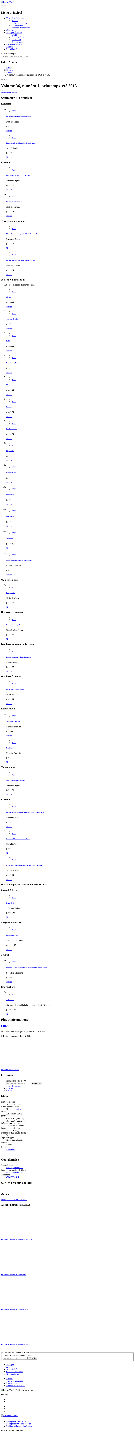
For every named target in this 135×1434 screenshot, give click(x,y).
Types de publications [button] (15, 18)
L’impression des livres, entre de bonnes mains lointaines (24, 865)
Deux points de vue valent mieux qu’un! (19, 657)
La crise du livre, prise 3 (14, 201)
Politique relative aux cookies (18, 1424)
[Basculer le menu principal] (2, 7)
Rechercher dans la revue (16, 1081)
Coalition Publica (19, 37)
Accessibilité (11, 1369)
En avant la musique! (13, 625)
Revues (15, 20)
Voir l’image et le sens (13, 721)
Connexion (11, 30)
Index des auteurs (13, 1086)
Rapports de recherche (21, 28)
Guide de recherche (14, 1371)
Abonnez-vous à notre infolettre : (17, 1355)
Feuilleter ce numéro (9, 92)
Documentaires (11, 472)
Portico (18, 1109)
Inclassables (10, 516)
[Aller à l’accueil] (8, 2)
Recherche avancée (14, 44)
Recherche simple (8, 54)
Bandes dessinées (11, 429)
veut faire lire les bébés (19, 560)
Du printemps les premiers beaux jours (18, 116)
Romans (8, 407)
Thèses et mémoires (20, 23)
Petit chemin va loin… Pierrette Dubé (18, 175)
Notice (9, 131)
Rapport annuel (18, 42)
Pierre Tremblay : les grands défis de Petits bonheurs (23, 234)
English (9, 47)
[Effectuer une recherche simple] (2, 5)
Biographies (10, 451)
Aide (8, 1367)
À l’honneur (10, 1000)
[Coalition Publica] (9, 1415)
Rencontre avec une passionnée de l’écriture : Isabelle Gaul (25, 812)
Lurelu (9, 72)
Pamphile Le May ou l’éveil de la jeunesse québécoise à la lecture (26, 967)
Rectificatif (9, 748)
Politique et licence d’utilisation (14, 1199)
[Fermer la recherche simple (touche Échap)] (5, 5)
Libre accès (16, 40)
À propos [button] (10, 32)
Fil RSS (9, 1088)
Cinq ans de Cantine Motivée (15, 780)
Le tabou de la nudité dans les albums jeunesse (20, 143)
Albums (8, 297)
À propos (18, 32)
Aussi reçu (9, 538)
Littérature (10, 1149)
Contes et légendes (12, 319)
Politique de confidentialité (17, 1421)
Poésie (8, 341)
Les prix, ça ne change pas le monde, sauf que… (21, 260)
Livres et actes (17, 25)
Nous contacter (12, 1374)
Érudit (14, 35)
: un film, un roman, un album (18, 839)
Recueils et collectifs (12, 363)
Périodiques (10, 494)
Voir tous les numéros (10, 1069)
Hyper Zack (10, 903)
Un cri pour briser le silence (15, 689)
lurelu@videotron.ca (14, 1167)
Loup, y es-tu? (10, 593)
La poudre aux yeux (12, 935)
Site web (10, 1091)
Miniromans (10, 385)
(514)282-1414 (12, 1177)
